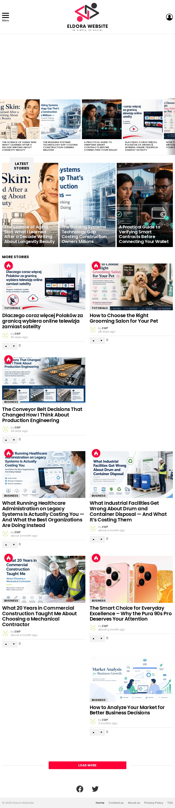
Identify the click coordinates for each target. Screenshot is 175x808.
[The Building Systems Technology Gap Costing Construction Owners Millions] (61, 119)
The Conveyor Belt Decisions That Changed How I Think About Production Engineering (42, 415)
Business (11, 402)
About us (134, 803)
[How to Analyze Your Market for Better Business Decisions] (131, 678)
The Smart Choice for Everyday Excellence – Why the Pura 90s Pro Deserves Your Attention (131, 614)
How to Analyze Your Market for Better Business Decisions (127, 710)
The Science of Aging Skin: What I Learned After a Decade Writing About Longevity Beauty (19, 146)
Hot (8, 265)
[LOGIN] (169, 17)
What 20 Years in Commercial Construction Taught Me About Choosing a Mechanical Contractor (39, 616)
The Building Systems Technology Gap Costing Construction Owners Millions (60, 146)
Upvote (6, 346)
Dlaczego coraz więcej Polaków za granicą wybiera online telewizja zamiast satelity (141, 146)
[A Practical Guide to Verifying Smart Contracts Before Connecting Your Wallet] (102, 119)
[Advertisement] (87, 66)
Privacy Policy (153, 803)
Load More (87, 765)
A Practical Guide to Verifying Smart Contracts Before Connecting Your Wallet (101, 146)
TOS (170, 803)
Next (173, 126)
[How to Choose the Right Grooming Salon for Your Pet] (131, 286)
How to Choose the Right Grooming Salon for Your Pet (124, 318)
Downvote (14, 346)
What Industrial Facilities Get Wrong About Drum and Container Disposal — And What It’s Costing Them (128, 511)
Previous (2, 126)
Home (100, 803)
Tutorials (12, 308)
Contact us (116, 803)
